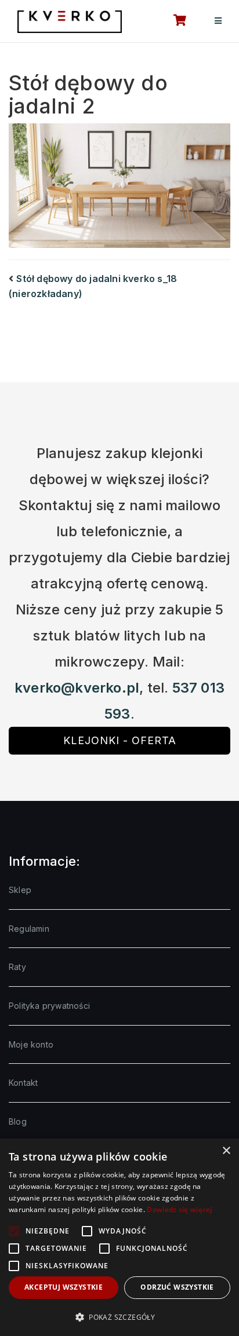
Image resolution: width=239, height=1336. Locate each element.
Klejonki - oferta (119, 740)
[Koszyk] (174, 21)
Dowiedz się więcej (179, 1209)
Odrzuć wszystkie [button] (176, 1287)
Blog (18, 1121)
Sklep (20, 890)
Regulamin (29, 929)
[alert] (119, 1237)
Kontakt (23, 1083)
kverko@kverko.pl (77, 687)
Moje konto (31, 1044)
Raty (17, 967)
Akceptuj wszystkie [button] (63, 1287)
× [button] (226, 1151)
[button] (119, 1317)
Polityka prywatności (49, 1006)
